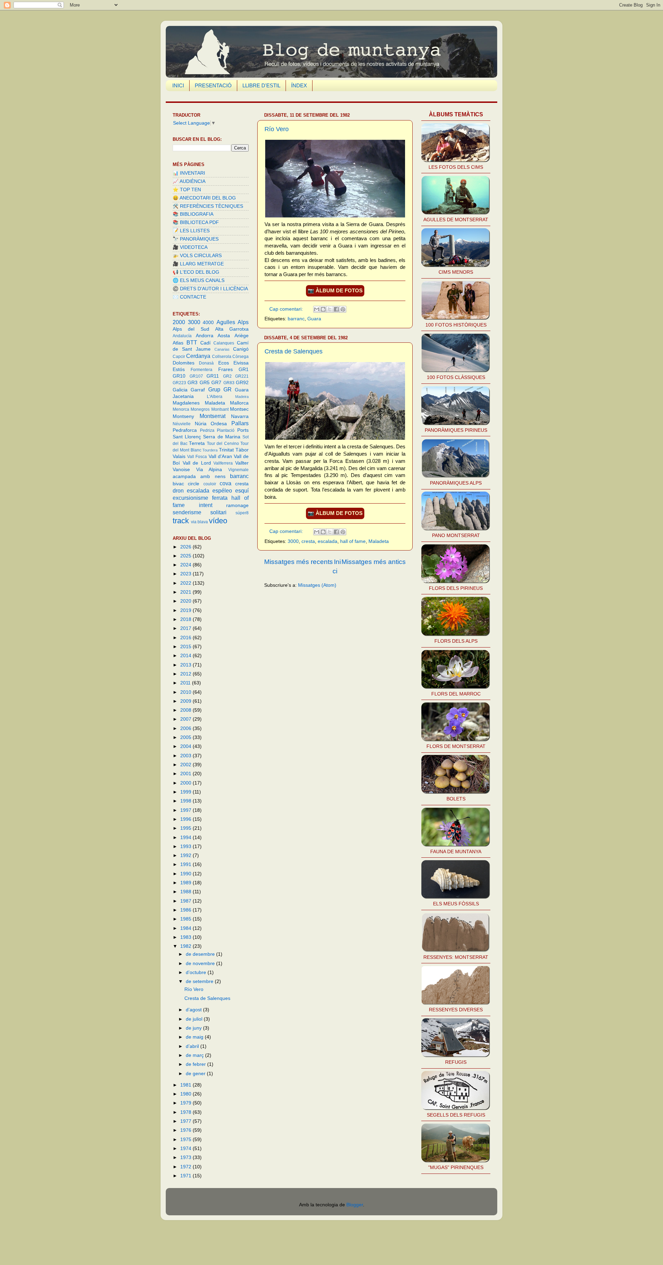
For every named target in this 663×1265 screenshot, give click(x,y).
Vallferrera (223, 463)
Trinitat (226, 450)
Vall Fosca (197, 456)
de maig (195, 1037)
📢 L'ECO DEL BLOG (196, 272)
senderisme (187, 512)
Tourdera (210, 450)
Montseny (183, 416)
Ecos (223, 363)
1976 (186, 1130)
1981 (186, 1085)
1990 (186, 873)
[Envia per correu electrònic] (316, 309)
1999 (186, 792)
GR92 (242, 382)
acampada (184, 476)
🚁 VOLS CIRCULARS (197, 255)
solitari (218, 512)
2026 (186, 546)
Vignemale (238, 469)
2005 (186, 737)
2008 (186, 710)
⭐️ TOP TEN (187, 189)
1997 (186, 810)
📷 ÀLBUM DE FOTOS (335, 290)
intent (205, 505)
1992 (186, 855)
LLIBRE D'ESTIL (261, 85)
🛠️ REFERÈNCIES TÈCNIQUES (208, 206)
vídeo (218, 520)
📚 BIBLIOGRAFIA (193, 214)
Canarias (222, 349)
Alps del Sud (191, 329)
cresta (308, 541)
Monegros (200, 409)
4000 (208, 322)
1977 (186, 1121)
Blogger (354, 1204)
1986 (186, 910)
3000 (293, 541)
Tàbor (242, 450)
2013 (186, 665)
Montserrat (212, 416)
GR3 (193, 382)
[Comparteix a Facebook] (336, 309)
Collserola (221, 356)
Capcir (179, 356)
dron (178, 490)
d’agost (194, 1009)
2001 (186, 773)
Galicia (180, 389)
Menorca (181, 409)
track (181, 520)
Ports (243, 430)
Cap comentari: (286, 309)
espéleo (222, 490)
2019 (186, 610)
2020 (186, 601)
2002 (186, 764)
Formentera (201, 369)
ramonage (237, 505)
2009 (186, 701)
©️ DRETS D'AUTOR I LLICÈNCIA (210, 288)
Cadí (205, 343)
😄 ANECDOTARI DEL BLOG (204, 198)
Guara (314, 318)
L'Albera (214, 396)
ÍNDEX (299, 85)
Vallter (242, 463)
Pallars (240, 423)
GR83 (228, 382)
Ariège (241, 335)
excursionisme (190, 498)
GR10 (179, 376)
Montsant (220, 409)
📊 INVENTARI (189, 173)
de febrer (196, 1064)
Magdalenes (186, 403)
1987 (186, 901)
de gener (196, 1073)
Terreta (197, 443)
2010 (186, 692)
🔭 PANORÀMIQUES (196, 239)
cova (225, 483)
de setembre (200, 981)
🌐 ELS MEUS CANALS (198, 280)
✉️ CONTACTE (189, 297)
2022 (186, 583)
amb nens (212, 476)
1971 (186, 1175)
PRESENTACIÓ (213, 85)
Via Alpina (209, 469)
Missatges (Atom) (317, 585)
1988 (186, 891)
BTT (191, 342)
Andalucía (182, 335)
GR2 (227, 376)
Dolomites (183, 363)
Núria (200, 423)
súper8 (242, 512)
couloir (209, 483)
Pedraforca (185, 430)
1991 (186, 864)
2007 (186, 719)
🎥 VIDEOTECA (190, 247)
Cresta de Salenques (294, 351)
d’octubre (197, 972)
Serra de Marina (221, 436)
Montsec (239, 409)
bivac (178, 483)
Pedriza (207, 430)
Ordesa (219, 423)
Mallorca (239, 403)
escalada (327, 541)
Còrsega (240, 356)
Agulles (226, 322)
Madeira (242, 397)
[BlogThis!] (323, 309)
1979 (186, 1103)
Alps (243, 322)
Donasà (206, 363)
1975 (186, 1139)
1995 (186, 828)
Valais (179, 456)
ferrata (220, 498)
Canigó (241, 349)
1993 (186, 846)
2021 (186, 592)
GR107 (196, 376)
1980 (186, 1094)
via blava (199, 521)
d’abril (193, 1046)
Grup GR (220, 389)
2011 (186, 682)
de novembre (201, 963)
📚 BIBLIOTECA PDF (196, 222)
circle (193, 483)
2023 (186, 573)
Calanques (223, 343)
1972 (186, 1166)
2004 (186, 746)
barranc (296, 318)
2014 (186, 655)
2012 (186, 674)
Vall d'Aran (220, 456)
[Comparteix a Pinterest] (342, 309)
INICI (178, 85)
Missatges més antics (374, 561)
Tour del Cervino (223, 443)
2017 (186, 628)
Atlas (178, 343)
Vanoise (181, 469)
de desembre (201, 954)
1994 (186, 837)
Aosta (224, 335)
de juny (194, 1028)
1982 (186, 946)
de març (195, 1055)
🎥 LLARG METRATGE (198, 263)
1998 (186, 801)
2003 (186, 755)
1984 (186, 928)
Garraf (198, 389)
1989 (186, 882)
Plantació (225, 430)
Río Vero (277, 129)
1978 (186, 1112)
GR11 (212, 376)
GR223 (179, 382)
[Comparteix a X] (329, 309)
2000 (179, 322)
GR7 (216, 382)
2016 (186, 637)
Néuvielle (182, 423)
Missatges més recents (298, 561)
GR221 (242, 376)
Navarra (240, 416)
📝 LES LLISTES (191, 230)
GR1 (244, 369)
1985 (186, 919)
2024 (186, 564)
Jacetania (183, 396)
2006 (186, 728)
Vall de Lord (197, 463)
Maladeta (378, 541)
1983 (186, 937)
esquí (242, 490)
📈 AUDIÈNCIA (189, 181)
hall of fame (353, 541)
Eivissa (241, 363)
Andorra (204, 335)
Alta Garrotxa (232, 329)
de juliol (195, 1019)
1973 (186, 1157)
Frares (225, 369)
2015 (186, 646)
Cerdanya (198, 356)
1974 (186, 1148)
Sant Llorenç (187, 436)
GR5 (205, 382)
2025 (186, 555)
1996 (186, 819)
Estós (179, 369)
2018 (186, 619)
